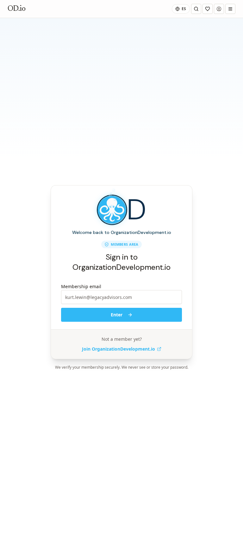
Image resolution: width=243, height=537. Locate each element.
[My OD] (207, 9)
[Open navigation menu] (230, 9)
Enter (116, 315)
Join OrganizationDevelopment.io (118, 349)
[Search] (196, 9)
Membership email (81, 286)
